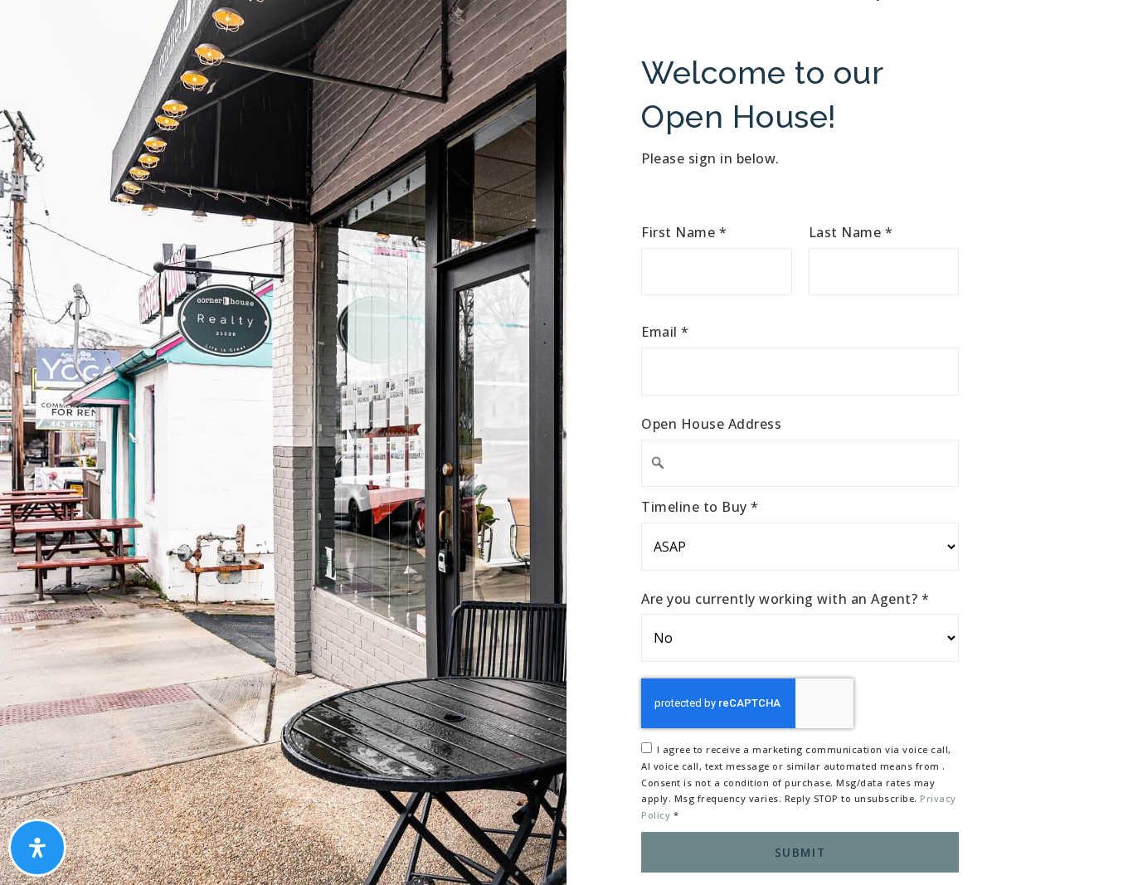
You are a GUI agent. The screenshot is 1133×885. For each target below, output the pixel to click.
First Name (684, 232)
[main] (566, 442)
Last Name (851, 232)
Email (665, 332)
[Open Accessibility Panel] (37, 848)
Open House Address (711, 424)
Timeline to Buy (700, 507)
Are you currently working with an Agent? (785, 599)
